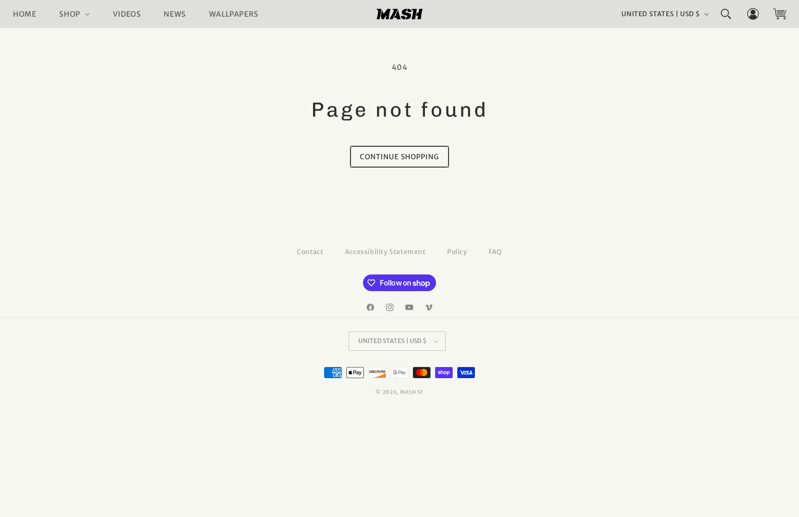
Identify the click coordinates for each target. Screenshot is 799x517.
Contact (310, 252)
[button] (74, 14)
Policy (457, 252)
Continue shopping (399, 156)
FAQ (495, 252)
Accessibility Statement (385, 252)
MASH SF (412, 392)
